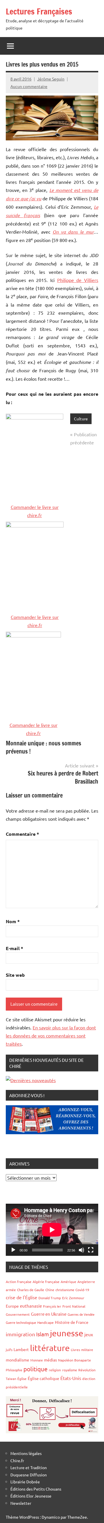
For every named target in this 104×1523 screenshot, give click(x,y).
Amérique (68, 1281)
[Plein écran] (91, 1250)
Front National (73, 1306)
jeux (88, 1334)
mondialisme (17, 1359)
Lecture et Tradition (28, 1467)
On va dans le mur (73, 232)
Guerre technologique (21, 1322)
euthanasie (31, 1305)
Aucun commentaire (28, 86)
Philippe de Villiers (77, 280)
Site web (15, 975)
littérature (50, 1348)
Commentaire (22, 834)
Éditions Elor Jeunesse (30, 1495)
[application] (52, 1230)
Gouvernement (18, 1314)
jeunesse (66, 1333)
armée (11, 1289)
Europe (12, 1305)
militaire (87, 1349)
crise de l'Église (21, 1297)
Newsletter (20, 1503)
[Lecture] (13, 1250)
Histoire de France (71, 1322)
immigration (20, 1334)
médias (50, 1359)
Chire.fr (17, 1460)
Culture (81, 418)
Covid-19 (82, 1289)
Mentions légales (26, 1453)
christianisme (64, 1289)
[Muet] (81, 1250)
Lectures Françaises (39, 11)
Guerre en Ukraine (48, 1314)
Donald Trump (49, 1297)
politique (35, 1368)
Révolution (87, 1370)
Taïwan (11, 1378)
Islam (42, 1333)
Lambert (21, 1349)
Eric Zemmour (73, 1297)
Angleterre (86, 1281)
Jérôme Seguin (50, 78)
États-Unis (70, 1378)
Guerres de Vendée (81, 1314)
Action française (18, 1281)
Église (22, 1378)
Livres (75, 1349)
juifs (9, 1349)
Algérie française (46, 1281)
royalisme (69, 1370)
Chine (49, 1289)
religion (55, 1370)
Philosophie (14, 1370)
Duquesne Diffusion (28, 1474)
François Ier (52, 1306)
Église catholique (43, 1378)
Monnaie (36, 1360)
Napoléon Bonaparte (74, 1360)
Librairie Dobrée (25, 1481)
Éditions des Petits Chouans (35, 1488)
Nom (13, 921)
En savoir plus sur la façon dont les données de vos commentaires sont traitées (51, 1036)
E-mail (14, 948)
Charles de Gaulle (30, 1289)
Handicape (45, 1322)
